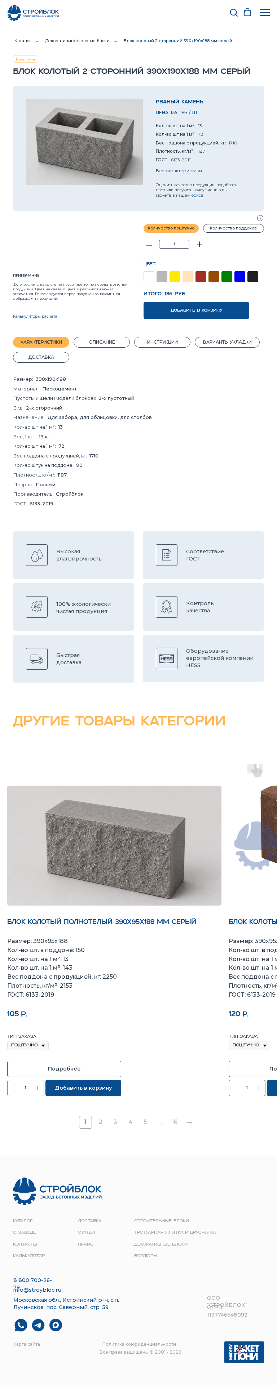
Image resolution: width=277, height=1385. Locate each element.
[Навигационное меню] (265, 12)
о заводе (24, 1232)
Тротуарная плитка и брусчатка (175, 1232)
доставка (90, 1221)
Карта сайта (26, 1344)
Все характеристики (179, 170)
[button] (233, 12)
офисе (197, 195)
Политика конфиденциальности (139, 1344)
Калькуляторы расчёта (35, 316)
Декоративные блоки (161, 1244)
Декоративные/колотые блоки (77, 40)
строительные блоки (161, 1221)
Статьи (86, 1232)
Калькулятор (29, 1256)
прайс (85, 1244)
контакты (25, 1244)
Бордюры (145, 1256)
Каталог (22, 40)
